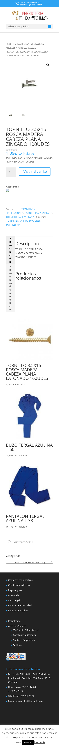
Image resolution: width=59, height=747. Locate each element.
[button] (48, 65)
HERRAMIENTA (20, 43)
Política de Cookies (18, 610)
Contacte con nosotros (20, 580)
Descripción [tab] (10, 251)
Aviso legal (14, 600)
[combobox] (29, 561)
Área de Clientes (17, 626)
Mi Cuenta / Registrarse (26, 630)
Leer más (39, 742)
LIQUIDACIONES (14, 213)
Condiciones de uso (19, 585)
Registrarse (14, 621)
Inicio (8, 43)
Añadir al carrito (35, 171)
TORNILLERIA (13, 224)
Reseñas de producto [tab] (10, 289)
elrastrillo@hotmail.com (29, 701)
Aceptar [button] (28, 742)
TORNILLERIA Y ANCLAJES (38, 213)
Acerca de (13, 595)
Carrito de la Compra (24, 635)
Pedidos (17, 645)
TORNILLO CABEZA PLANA (20, 216)
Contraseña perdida (24, 640)
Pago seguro (15, 590)
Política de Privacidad (20, 605)
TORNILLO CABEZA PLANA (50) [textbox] (28, 562)
